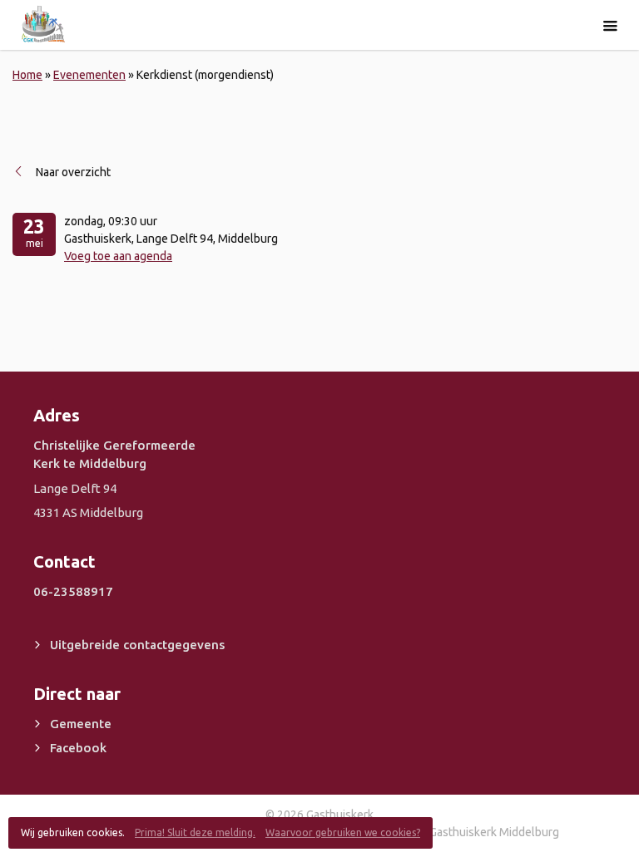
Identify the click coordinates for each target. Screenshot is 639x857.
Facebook (78, 748)
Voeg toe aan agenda (118, 256)
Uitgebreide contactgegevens (137, 645)
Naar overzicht (73, 172)
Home (27, 74)
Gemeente (80, 724)
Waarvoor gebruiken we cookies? (342, 832)
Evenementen (89, 74)
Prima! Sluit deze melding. (195, 832)
